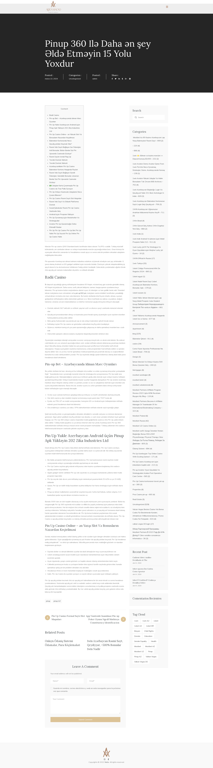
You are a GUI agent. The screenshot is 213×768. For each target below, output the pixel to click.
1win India (137, 234)
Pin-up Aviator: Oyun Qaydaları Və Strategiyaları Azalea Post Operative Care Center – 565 (147, 473)
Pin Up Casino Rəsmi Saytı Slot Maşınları (65, 198)
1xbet (156, 621)
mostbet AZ (150, 646)
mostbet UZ (139, 651)
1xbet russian (138, 293)
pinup (48, 601)
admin (94, 79)
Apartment (137, 329)
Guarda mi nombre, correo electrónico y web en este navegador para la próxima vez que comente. (86, 689)
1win (136, 621)
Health (153, 641)
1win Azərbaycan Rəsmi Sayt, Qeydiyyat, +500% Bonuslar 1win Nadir (105, 645)
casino (135, 344)
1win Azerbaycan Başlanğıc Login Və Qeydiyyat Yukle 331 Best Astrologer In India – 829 (148, 193)
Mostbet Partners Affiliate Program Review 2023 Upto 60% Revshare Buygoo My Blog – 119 (147, 393)
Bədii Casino (54, 115)
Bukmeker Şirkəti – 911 (142, 339)
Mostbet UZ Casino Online (143, 426)
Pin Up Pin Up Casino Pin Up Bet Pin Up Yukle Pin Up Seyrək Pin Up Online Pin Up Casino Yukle (65, 233)
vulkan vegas (151, 656)
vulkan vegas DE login (141, 524)
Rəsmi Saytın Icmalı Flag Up (60, 157)
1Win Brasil (137, 221)
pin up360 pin (81, 293)
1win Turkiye (138, 263)
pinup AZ (57, 601)
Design (135, 357)
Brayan (137, 631)
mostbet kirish (138, 380)
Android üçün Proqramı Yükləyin (61, 214)
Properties (137, 489)
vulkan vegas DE (141, 662)
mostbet (137, 646)
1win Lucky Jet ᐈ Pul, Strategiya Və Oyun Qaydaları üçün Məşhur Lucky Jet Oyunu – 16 (148, 250)
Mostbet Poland (139, 416)
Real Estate (137, 499)
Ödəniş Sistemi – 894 (141, 448)
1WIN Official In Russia (142, 258)
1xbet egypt (137, 276)
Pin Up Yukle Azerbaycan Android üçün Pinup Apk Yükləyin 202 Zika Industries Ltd (64, 128)
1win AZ (145, 621)
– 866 (135, 150)
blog (134, 334)
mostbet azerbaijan (140, 375)
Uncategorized (75, 79)
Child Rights (149, 631)
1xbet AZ (138, 626)
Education (148, 636)
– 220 (135, 146)
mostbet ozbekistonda (141, 385)
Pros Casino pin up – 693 (142, 494)
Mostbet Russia (139, 421)
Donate (137, 636)
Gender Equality (140, 641)
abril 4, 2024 (137, 563)
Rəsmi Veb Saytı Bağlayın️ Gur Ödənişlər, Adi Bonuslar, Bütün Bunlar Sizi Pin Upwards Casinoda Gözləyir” (65, 150)
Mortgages (137, 370)
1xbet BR (150, 626)
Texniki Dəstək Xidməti (58, 160)
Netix (107, 762)
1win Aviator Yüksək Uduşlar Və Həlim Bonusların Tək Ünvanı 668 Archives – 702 (148, 181)
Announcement (139, 324)
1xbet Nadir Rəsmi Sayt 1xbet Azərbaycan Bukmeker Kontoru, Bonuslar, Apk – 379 (145, 284)
